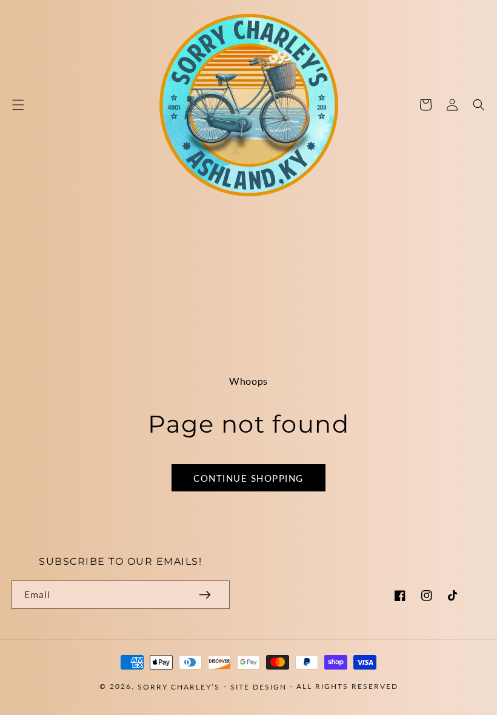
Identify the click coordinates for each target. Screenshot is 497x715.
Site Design (258, 686)
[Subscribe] (205, 594)
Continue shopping (248, 478)
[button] (18, 104)
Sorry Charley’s (179, 686)
